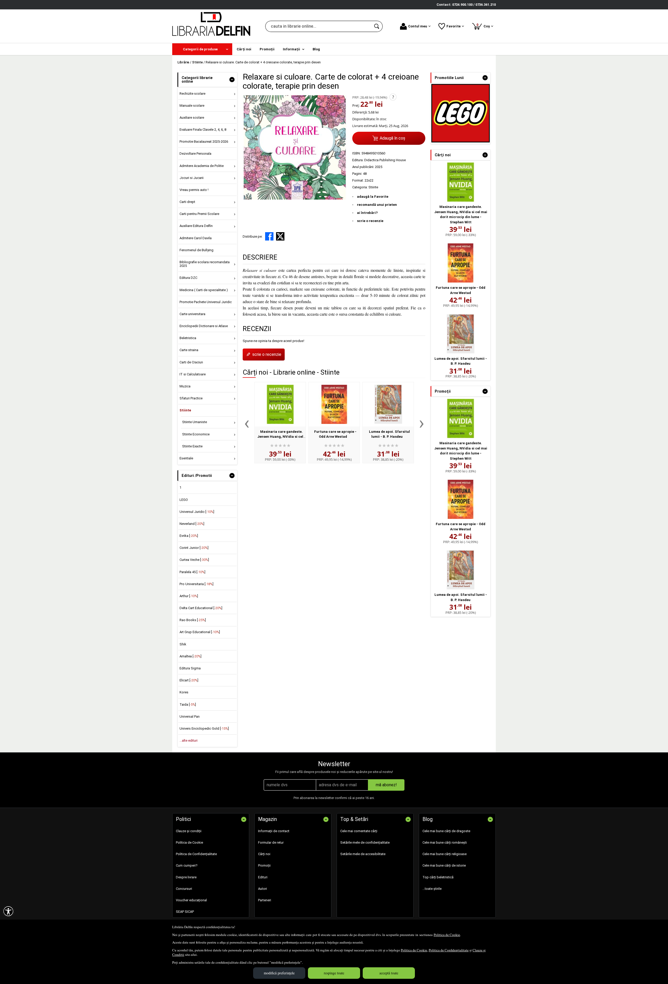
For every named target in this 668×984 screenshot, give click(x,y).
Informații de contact (273, 831)
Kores (184, 692)
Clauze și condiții (188, 831)
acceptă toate (388, 972)
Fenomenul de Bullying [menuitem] (196, 250)
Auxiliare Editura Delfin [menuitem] (196, 226)
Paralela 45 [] (192, 572)
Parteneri (264, 900)
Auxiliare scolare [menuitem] (192, 117)
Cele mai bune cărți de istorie (444, 865)
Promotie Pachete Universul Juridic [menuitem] (206, 302)
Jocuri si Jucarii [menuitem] (192, 178)
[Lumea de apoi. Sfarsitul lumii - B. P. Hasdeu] (388, 404)
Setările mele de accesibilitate (362, 854)
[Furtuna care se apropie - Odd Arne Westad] (334, 404)
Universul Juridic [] (197, 512)
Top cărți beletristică (438, 877)
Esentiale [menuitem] (186, 458)
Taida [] (188, 704)
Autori (262, 889)
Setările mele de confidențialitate (365, 842)
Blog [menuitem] (316, 49)
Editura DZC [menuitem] (188, 278)
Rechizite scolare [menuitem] (192, 93)
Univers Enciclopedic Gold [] (204, 728)
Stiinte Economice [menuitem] (196, 434)
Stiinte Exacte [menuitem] (192, 446)
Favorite (453, 26)
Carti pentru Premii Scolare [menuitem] (199, 214)
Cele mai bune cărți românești (444, 842)
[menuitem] (202, 49)
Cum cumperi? (187, 865)
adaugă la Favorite (372, 197)
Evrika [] (189, 536)
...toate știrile (432, 889)
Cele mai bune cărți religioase (444, 854)
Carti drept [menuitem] (187, 202)
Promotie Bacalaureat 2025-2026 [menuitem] (204, 141)
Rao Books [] (193, 620)
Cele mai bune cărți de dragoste (446, 831)
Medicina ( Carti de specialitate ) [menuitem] (204, 290)
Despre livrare (186, 877)
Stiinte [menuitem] (185, 410)
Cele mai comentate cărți (358, 831)
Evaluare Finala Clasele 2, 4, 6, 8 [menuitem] (203, 129)
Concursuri (184, 889)
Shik (183, 644)
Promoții (264, 865)
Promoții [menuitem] (267, 49)
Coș (484, 25)
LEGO (184, 500)
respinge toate (334, 972)
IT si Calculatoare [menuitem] (193, 374)
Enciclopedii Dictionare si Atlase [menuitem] (204, 326)
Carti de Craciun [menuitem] (191, 362)
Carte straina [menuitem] (189, 350)
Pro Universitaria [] (196, 584)
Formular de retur (271, 842)
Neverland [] (192, 524)
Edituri (262, 877)
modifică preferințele (279, 972)
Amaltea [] (190, 656)
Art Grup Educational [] (200, 632)
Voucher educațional (191, 900)
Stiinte (373, 187)
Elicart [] (189, 680)
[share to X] (280, 236)
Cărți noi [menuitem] (244, 49)
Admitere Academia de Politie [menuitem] (202, 166)
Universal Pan (190, 716)
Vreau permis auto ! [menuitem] (194, 190)
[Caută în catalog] (377, 26)
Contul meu (417, 26)
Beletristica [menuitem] (188, 338)
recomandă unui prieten (377, 205)
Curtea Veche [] (194, 560)
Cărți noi (264, 854)
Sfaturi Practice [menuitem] (191, 398)
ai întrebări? (367, 213)
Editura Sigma (190, 668)
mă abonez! (386, 784)
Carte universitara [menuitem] (192, 314)
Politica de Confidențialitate (449, 950)
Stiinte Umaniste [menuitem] (194, 422)
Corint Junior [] (194, 548)
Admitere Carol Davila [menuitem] (196, 238)
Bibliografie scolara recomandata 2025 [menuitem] (205, 264)
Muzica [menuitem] (185, 386)
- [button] (232, 79)
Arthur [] (189, 596)
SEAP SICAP (185, 912)
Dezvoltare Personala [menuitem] (195, 153)
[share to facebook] (269, 236)
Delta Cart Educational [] (201, 608)
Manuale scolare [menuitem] (192, 105)
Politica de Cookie (447, 934)
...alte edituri (189, 740)
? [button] (393, 97)
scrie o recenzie (370, 221)
